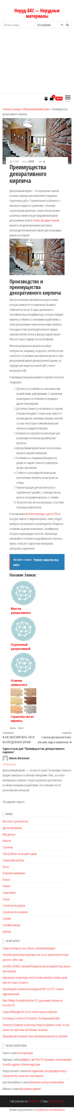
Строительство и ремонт (15, 912)
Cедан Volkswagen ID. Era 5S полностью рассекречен (30, 1012)
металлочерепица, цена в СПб (41, 514)
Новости (7, 841)
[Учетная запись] (46, 98)
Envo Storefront (56, 1101)
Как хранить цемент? (30, 1089)
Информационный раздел (36, 109)
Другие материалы (12, 828)
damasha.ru (59, 1110)
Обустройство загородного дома (20, 854)
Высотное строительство (15, 821)
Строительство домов (14, 905)
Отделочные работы (13, 860)
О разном (8, 847)
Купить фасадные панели (46, 220)
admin (31, 161)
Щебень (7, 931)
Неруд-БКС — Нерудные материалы (37, 13)
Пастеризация (25, 1053)
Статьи (6, 899)
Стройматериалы (11, 925)
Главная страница (12, 109)
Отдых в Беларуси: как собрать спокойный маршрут (29, 948)
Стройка (7, 918)
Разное (6, 879)
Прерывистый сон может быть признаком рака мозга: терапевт (35, 1036)
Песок (6, 867)
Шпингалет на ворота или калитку (47, 1082)
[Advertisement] (37, 64)
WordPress (34, 1101)
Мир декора (9, 834)
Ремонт (21, 728)
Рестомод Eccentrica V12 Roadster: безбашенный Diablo (31, 1018)
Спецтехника (9, 893)
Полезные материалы (14, 873)
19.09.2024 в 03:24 (9, 764)
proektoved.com (44, 1110)
